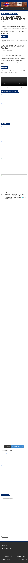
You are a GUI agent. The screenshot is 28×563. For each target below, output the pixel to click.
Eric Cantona (18, 40)
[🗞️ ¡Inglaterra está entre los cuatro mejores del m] (14, 368)
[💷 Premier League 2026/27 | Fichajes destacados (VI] (14, 277)
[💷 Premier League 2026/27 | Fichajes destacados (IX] (14, 268)
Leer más (4, 36)
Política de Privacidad (7, 549)
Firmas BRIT (11, 40)
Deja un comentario (6, 41)
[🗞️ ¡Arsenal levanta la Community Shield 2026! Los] (14, 228)
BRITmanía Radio (6, 21)
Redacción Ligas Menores (7, 50)
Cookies (4, 552)
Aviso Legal (5, 545)
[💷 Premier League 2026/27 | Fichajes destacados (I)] (14, 285)
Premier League (24, 40)
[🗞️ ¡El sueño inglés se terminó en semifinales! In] (14, 322)
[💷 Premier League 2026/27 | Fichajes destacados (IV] (14, 341)
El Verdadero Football (6, 70)
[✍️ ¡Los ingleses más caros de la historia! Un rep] (14, 425)
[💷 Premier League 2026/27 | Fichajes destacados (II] (14, 350)
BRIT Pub (3, 40)
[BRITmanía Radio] (14, 6)
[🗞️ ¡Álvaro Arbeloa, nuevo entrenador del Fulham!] (14, 399)
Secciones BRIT (19, 70)
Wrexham (5, 72)
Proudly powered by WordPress (8, 559)
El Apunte (7, 40)
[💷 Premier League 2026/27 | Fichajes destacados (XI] (14, 205)
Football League (13, 70)
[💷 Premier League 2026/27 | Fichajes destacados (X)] (14, 260)
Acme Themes (14, 560)
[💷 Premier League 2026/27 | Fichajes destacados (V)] (14, 302)
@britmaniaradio (7, 450)
